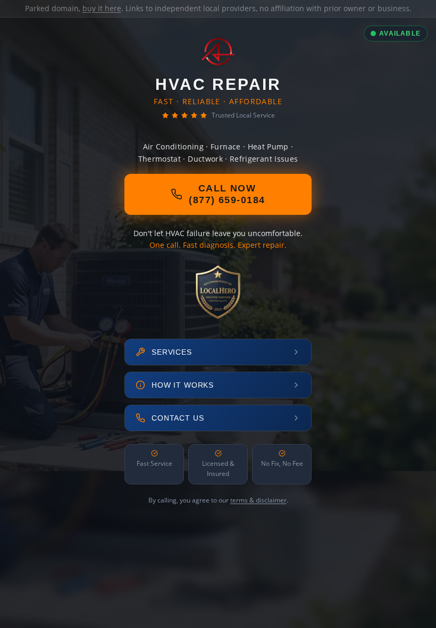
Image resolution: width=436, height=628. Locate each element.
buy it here (101, 8)
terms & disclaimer (258, 500)
